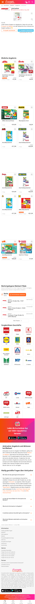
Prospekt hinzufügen (6, 541)
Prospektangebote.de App (7, 538)
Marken (3, 536)
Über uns (3, 539)
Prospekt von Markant (7, 26)
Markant (12, 5)
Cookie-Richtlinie (23, 598)
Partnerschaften (5, 566)
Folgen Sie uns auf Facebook (8, 552)
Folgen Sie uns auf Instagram (8, 553)
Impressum (4, 543)
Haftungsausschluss (9, 597)
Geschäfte (6, 5)
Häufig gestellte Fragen (6, 530)
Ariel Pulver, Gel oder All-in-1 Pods (15, 491)
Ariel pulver (12, 482)
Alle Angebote (4, 534)
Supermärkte (6, 487)
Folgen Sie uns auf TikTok (7, 557)
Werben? (3, 532)
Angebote (17, 5)
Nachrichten (4, 545)
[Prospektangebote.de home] (10, 2)
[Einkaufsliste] (29, 2)
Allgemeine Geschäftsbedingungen (22, 597)
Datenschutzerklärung (13, 598)
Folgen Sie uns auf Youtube (7, 555)
